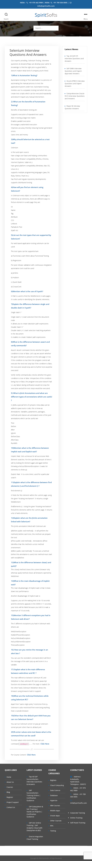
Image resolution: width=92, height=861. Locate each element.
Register (10, 797)
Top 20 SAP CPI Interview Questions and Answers (74, 58)
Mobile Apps (55, 810)
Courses (10, 787)
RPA (51, 826)
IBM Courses (55, 805)
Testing (53, 831)
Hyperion (53, 800)
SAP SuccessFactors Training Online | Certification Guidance (33, 795)
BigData (53, 780)
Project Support (13, 802)
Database (54, 795)
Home (9, 777)
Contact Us (11, 807)
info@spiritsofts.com (78, 803)
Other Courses (55, 821)
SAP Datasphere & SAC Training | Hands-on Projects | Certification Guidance (35, 811)
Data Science (55, 790)
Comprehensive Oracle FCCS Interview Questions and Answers (75, 96)
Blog (8, 792)
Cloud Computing (57, 785)
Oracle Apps (55, 815)
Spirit (46, 15)
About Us (10, 782)
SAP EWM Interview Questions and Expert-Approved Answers (73, 71)
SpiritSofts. (45, 858)
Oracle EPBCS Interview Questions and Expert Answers (75, 83)
